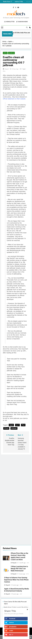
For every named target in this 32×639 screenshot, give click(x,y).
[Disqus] (16, 476)
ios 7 (17, 425)
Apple (5, 53)
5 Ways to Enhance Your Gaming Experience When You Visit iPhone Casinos (16, 580)
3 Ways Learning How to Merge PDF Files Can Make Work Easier (19, 569)
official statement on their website (14, 99)
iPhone (6, 428)
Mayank (7, 69)
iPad (23, 425)
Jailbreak (11, 53)
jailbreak (14, 428)
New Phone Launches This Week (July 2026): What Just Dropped (6, 1)
